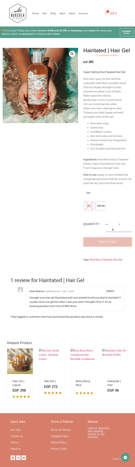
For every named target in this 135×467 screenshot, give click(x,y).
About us (16, 448)
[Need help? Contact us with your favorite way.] (125, 457)
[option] (20, 377)
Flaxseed (107, 259)
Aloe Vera (95, 259)
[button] (126, 32)
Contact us (17, 436)
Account (83, 13)
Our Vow (16, 429)
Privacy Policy (59, 448)
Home (35, 13)
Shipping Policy (59, 436)
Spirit (62, 13)
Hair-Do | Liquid (18, 383)
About (72, 13)
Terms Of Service (61, 429)
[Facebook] (13, 457)
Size (88, 193)
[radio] (89, 205)
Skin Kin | (50, 381)
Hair (44, 13)
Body (53, 13)
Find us (15, 442)
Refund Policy (59, 442)
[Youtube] (23, 457)
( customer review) (107, 55)
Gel (115, 259)
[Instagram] (18, 457)
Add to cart (108, 241)
